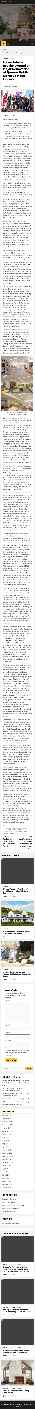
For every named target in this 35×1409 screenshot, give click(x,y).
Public (26, 831)
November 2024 (7, 1156)
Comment (8, 1000)
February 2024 (6, 1184)
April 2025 (5, 1147)
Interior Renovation (8, 58)
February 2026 (6, 1115)
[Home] (4, 44)
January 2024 (6, 1187)
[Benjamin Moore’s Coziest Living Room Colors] (17, 1372)
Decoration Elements (9, 1199)
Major (16, 831)
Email (7, 1033)
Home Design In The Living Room (13, 1205)
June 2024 (5, 1172)
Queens (6, 833)
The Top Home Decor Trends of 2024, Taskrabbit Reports (9, 841)
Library (5, 831)
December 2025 (7, 1122)
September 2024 (7, 1162)
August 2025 (6, 1134)
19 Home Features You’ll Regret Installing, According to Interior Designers (16, 891)
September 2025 (7, 1131)
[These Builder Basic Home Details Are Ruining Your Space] (17, 913)
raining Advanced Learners (11, 1223)
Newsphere (28, 1404)
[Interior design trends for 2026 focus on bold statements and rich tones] (17, 954)
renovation (12, 833)
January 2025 (6, 1150)
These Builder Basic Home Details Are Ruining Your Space (16, 932)
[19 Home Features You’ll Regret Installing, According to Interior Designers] (17, 871)
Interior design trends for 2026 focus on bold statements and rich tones (17, 974)
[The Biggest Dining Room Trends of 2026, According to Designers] (17, 1332)
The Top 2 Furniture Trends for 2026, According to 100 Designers (16, 1311)
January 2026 (6, 1119)
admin (15, 86)
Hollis (24, 829)
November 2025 (7, 1125)
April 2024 (5, 1178)
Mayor (21, 831)
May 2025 (5, 1144)
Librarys (11, 831)
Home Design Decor (8, 1202)
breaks (14, 829)
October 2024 (6, 1159)
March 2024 (6, 1181)
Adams (9, 829)
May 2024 (5, 1175)
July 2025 (5, 1137)
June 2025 (5, 1140)
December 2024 (7, 1153)
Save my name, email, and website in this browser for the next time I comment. (17, 1053)
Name (7, 1025)
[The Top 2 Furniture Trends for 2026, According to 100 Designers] (17, 1291)
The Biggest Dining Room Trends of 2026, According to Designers (17, 1351)
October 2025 (6, 1128)
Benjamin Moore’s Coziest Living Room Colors (17, 1099)
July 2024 (5, 1169)
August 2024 (6, 1165)
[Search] (32, 44)
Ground (20, 829)
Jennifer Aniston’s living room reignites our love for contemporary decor (25, 842)
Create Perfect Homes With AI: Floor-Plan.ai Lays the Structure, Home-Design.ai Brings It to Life (17, 1083)
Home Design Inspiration (10, 1208)
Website (8, 1040)
